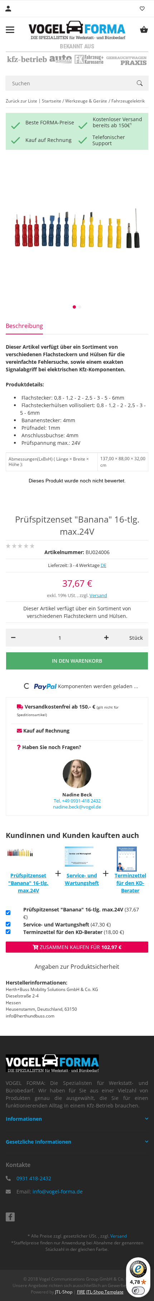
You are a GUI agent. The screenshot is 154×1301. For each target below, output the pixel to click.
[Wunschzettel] (142, 8)
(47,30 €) (67, 924)
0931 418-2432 (33, 1178)
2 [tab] (79, 307)
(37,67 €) (81, 913)
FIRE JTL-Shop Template (100, 1292)
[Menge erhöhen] (106, 638)
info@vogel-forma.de (58, 1191)
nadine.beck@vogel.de (77, 807)
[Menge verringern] (13, 638)
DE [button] (103, 565)
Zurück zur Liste (21, 101)
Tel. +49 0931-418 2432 (77, 800)
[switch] (138, 1291)
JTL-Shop (64, 1292)
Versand (98, 595)
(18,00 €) (73, 932)
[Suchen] (140, 83)
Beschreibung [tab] (24, 326)
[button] (77, 1119)
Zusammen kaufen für (79, 947)
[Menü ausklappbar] (10, 29)
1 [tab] (74, 307)
